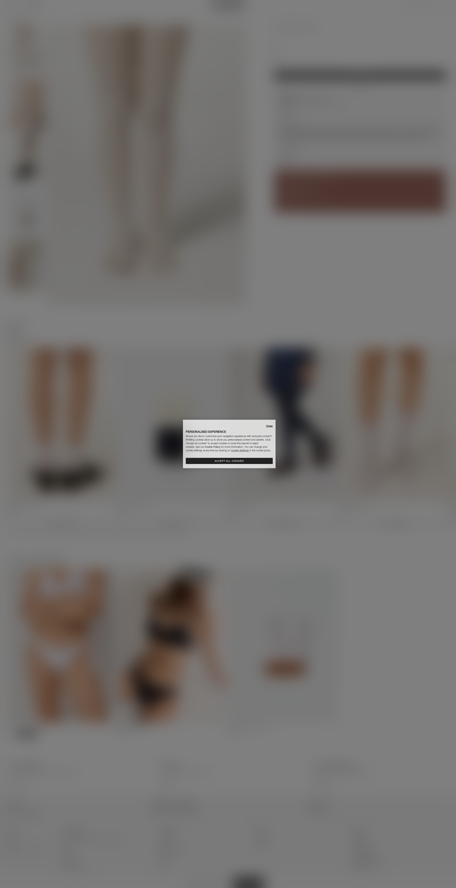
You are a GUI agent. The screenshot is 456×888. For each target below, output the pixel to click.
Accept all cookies (229, 461)
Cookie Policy (212, 446)
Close (269, 426)
